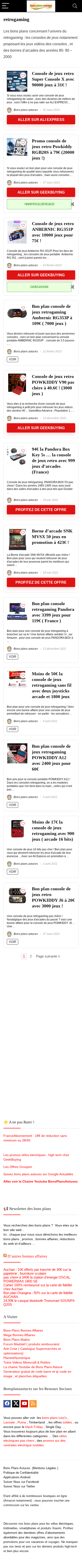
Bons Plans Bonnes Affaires (23, 1330)
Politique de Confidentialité (20, 1472)
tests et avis (23, 1546)
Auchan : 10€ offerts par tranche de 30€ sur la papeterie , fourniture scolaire (37, 1271)
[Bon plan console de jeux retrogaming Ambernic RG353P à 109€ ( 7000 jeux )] (17, 305)
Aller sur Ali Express (41, 120)
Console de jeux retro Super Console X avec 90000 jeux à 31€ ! (53, 79)
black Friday (34, 1427)
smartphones (27, 1528)
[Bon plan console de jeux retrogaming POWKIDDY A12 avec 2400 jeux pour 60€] (17, 745)
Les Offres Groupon (18, 1167)
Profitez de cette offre (41, 510)
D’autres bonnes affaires (27, 1256)
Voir (12, 359)
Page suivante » (48, 956)
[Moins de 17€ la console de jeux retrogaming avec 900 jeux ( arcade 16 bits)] (17, 821)
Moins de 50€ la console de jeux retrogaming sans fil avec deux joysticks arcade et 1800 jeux (52, 685)
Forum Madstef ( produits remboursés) (31, 1344)
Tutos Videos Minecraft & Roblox (26, 1362)
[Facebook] (7, 1403)
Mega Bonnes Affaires (19, 1335)
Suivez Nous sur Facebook (21, 1482)
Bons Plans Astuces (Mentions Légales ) (30, 1468)
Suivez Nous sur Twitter (19, 1486)
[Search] (74, 6)
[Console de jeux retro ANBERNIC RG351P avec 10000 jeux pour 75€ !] (17, 223)
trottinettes (10, 1528)
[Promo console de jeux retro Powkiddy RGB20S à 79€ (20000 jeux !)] (17, 140)
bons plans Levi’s (54, 1418)
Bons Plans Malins (16, 1339)
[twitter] (15, 1403)
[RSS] (33, 1403)
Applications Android (16, 1477)
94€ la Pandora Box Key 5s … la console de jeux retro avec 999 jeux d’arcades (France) (53, 460)
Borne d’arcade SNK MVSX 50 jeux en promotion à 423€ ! (52, 537)
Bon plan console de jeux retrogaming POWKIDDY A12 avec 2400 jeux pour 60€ (51, 757)
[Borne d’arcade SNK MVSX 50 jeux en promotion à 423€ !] (17, 530)
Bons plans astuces (25, 110)
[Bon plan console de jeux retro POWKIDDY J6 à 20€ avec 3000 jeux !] (17, 888)
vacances (37, 1542)
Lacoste (9, 1422)
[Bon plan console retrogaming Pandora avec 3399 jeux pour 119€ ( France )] (17, 603)
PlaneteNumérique (16, 1358)
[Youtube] (24, 1403)
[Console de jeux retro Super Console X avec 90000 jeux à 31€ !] (17, 72)
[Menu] (5, 6)
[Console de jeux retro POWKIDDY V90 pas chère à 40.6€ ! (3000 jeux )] (17, 376)
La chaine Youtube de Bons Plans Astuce (32, 1367)
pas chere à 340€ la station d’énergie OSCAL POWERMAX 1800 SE (36, 1279)
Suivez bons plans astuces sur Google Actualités (38, 1174)
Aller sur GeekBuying (41, 192)
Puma (22, 1422)
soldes (67, 1422)
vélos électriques (62, 1523)
